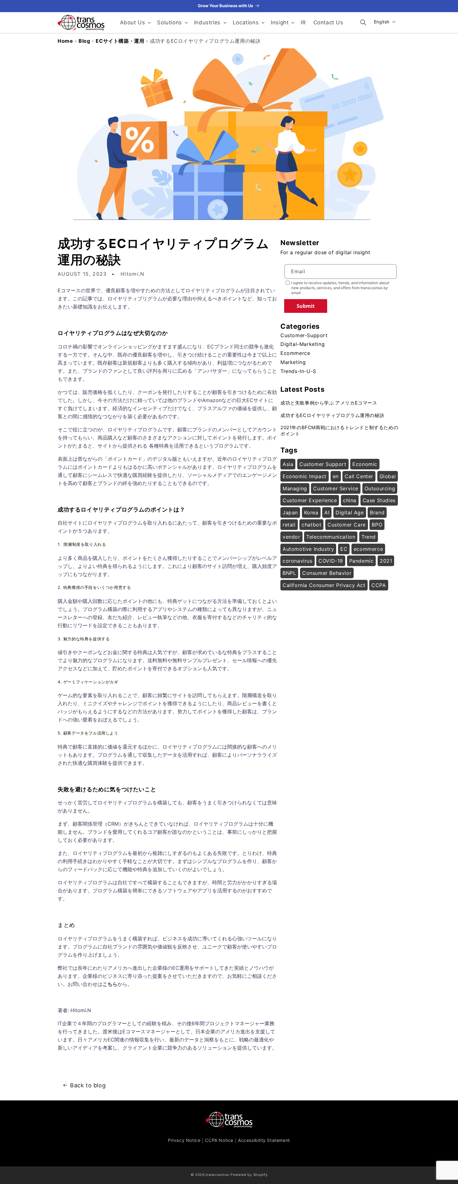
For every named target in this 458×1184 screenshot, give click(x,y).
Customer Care (346, 525)
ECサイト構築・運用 (120, 41)
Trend (368, 537)
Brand (377, 512)
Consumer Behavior (326, 573)
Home (65, 41)
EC (343, 549)
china (349, 500)
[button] (135, 22)
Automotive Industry (308, 549)
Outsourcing (380, 488)
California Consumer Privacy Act (324, 585)
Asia (288, 464)
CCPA (378, 585)
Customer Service (335, 488)
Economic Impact (305, 476)
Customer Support (322, 464)
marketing (293, 362)
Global (387, 476)
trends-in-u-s (298, 371)
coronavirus (297, 561)
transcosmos (217, 1174)
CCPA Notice (219, 1140)
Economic (364, 464)
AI (326, 512)
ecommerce (295, 353)
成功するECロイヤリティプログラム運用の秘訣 (332, 415)
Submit (306, 306)
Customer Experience (310, 500)
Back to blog (88, 1085)
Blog (84, 41)
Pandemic (361, 561)
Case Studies (379, 500)
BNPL (289, 573)
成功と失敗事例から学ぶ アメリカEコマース (328, 403)
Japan (290, 512)
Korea (311, 512)
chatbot (311, 525)
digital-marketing (302, 344)
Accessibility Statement (264, 1140)
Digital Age (350, 512)
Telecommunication (330, 537)
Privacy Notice (184, 1140)
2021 (386, 561)
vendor (291, 537)
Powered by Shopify (249, 1174)
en (336, 476)
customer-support (304, 335)
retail (289, 525)
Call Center (359, 476)
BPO (377, 525)
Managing (295, 488)
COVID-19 (330, 561)
